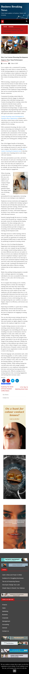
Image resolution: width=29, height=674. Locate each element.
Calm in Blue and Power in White (12, 575)
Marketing (5, 611)
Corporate (5, 618)
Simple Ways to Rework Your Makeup (13, 588)
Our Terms (5, 394)
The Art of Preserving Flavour (11, 581)
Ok (14, 671)
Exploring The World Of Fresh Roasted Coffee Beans (7, 389)
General (8, 383)
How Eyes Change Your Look (11, 585)
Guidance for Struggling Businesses (12, 578)
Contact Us (6, 397)
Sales (4, 608)
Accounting (5, 624)
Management (6, 621)
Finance (4, 604)
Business (3, 383)
